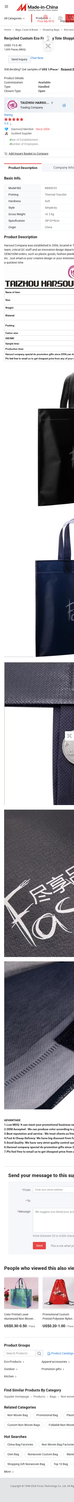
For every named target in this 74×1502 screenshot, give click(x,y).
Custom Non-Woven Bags (23, 1425)
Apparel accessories (54, 1362)
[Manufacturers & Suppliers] (37, 7)
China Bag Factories (20, 1444)
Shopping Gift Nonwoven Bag (26, 1464)
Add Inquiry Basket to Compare (28, 153)
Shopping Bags (51, 29)
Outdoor (9, 1369)
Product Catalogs (62, 1353)
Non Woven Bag (17, 1415)
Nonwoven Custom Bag (43, 1454)
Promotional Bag (47, 1415)
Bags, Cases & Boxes (26, 29)
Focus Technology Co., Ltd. (52, 1486)
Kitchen (9, 1376)
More (7, 1471)
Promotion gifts (51, 1369)
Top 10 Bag (61, 1464)
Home (7, 29)
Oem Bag (13, 1454)
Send (39, 1245)
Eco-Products (12, 1362)
